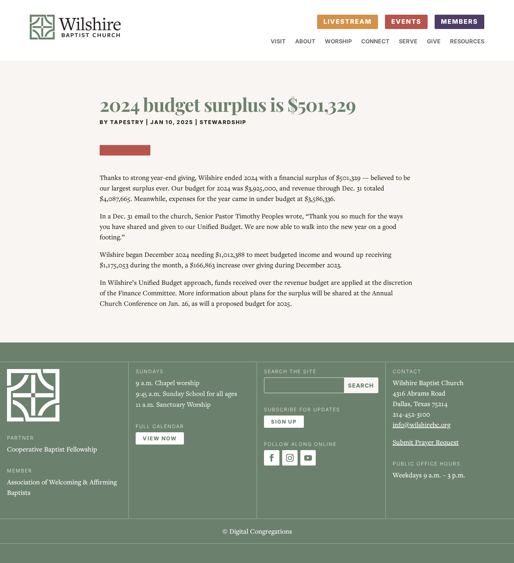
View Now (160, 438)
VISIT (278, 42)
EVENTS (406, 21)
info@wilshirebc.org (421, 424)
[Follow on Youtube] (308, 457)
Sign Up (284, 421)
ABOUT (305, 42)
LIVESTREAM (347, 21)
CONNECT (375, 42)
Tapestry (127, 122)
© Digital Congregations (257, 531)
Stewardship (223, 122)
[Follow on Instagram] (290, 457)
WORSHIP (338, 42)
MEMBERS (459, 21)
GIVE (434, 42)
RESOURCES (467, 42)
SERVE (408, 42)
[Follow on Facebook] (271, 457)
